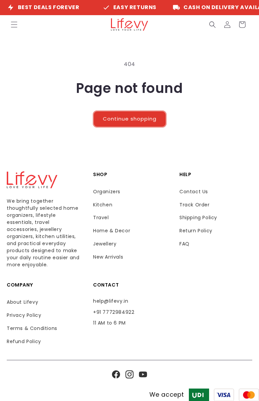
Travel (101, 217)
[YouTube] (143, 374)
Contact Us (193, 191)
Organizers (106, 191)
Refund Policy (24, 341)
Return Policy (195, 230)
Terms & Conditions (32, 328)
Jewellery (104, 243)
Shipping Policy (198, 217)
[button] (14, 24)
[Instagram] (129, 374)
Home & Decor (111, 230)
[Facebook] (116, 374)
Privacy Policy (24, 315)
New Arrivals (108, 257)
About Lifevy (22, 302)
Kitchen (102, 204)
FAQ (184, 243)
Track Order (194, 204)
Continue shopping (129, 118)
